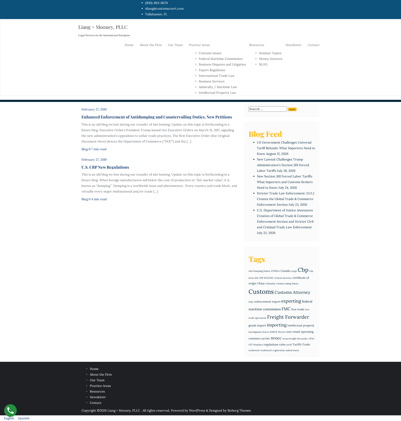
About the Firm (101, 374)
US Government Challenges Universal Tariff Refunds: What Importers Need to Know (286, 148)
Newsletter (98, 397)
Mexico (282, 331)
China (261, 283)
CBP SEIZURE (266, 277)
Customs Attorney (292, 292)
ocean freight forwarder (295, 338)
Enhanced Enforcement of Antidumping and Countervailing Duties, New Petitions (156, 116)
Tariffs (297, 344)
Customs (261, 291)
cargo (294, 271)
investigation (255, 331)
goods (252, 325)
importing (277, 324)
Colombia (270, 283)
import (261, 325)
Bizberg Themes (239, 410)
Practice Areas (100, 386)
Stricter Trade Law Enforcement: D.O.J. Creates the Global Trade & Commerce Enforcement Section (286, 199)
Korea (266, 331)
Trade (306, 344)
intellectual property (300, 325)
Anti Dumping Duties (259, 271)
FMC (286, 308)
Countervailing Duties (287, 283)
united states (292, 350)
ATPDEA (275, 271)
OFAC (312, 338)
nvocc (276, 337)
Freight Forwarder (288, 317)
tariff (289, 344)
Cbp (303, 269)
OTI (251, 344)
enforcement (262, 301)
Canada (285, 271)
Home (94, 369)
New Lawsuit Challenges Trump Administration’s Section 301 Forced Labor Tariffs (283, 165)
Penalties (258, 344)
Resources (97, 391)
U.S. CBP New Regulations (105, 167)
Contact (96, 403)
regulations (271, 344)
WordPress (197, 410)
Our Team (97, 380)
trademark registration (273, 350)
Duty (251, 301)
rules (282, 344)
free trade (297, 309)
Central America (283, 277)
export (276, 301)
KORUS (273, 331)
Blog (84, 149)
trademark (254, 350)
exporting (291, 301)
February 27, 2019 (94, 109)
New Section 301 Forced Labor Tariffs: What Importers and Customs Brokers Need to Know (285, 182)
